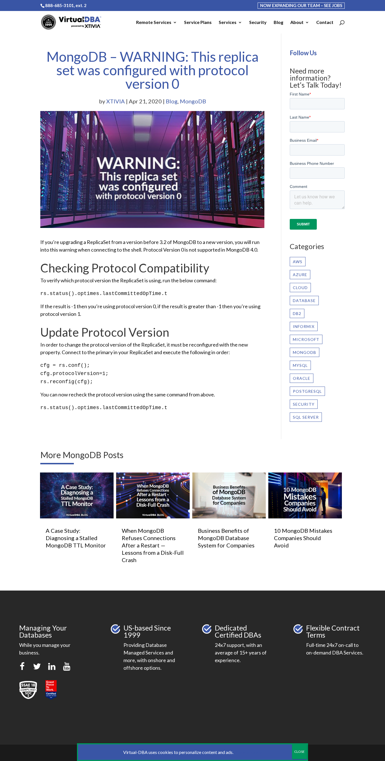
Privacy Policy (248, 752)
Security (258, 22)
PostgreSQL (307, 391)
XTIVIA (115, 101)
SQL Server (306, 417)
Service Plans (198, 22)
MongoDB (193, 101)
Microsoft (306, 339)
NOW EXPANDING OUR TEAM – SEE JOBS (301, 5)
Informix (304, 326)
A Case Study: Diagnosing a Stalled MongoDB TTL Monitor (76, 538)
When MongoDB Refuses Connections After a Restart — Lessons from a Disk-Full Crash (153, 545)
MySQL (300, 365)
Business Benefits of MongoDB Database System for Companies (226, 538)
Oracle (301, 378)
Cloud (300, 287)
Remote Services (153, 22)
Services (227, 22)
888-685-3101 (59, 5)
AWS (297, 261)
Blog (278, 22)
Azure (300, 274)
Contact (324, 22)
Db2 (297, 313)
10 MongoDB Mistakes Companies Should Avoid (303, 538)
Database (304, 300)
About (297, 22)
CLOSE (299, 751)
